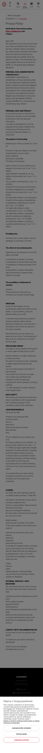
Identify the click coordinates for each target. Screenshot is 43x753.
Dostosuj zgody (21, 734)
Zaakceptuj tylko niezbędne (21, 728)
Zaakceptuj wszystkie (21, 740)
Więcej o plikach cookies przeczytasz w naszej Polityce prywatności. (21, 722)
